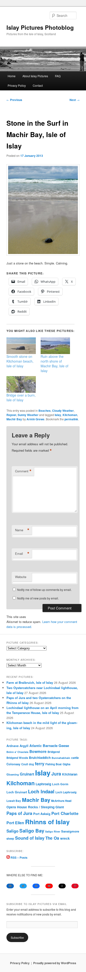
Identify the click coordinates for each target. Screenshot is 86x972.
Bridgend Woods (17, 758)
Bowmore (38, 751)
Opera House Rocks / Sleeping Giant (35, 807)
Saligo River (52, 831)
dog (31, 764)
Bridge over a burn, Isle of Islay (21, 397)
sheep (10, 838)
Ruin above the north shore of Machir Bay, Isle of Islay (54, 363)
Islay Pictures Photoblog (40, 27)
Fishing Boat (53, 764)
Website (20, 577)
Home (12, 76)
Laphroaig (43, 783)
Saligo (12, 831)
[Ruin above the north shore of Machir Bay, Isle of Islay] (55, 345)
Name (22, 530)
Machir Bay (14, 419)
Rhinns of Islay (47, 821)
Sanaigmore (70, 831)
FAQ (57, 76)
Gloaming (12, 774)
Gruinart (27, 774)
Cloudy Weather (63, 410)
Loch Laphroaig (65, 792)
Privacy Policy (17, 85)
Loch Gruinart (16, 792)
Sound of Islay (29, 838)
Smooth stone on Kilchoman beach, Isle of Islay (19, 361)
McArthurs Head (61, 801)
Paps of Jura (19, 813)
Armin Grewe (35, 419)
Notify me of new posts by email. (38, 598)
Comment (23, 471)
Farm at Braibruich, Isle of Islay (29, 682)
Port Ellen (15, 822)
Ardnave (12, 746)
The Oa (52, 838)
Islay (58, 415)
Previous (14, 100)
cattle (75, 758)
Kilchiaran (69, 774)
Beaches (44, 410)
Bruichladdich (40, 757)
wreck (65, 838)
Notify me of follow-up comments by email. (44, 590)
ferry (39, 763)
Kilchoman (70, 415)
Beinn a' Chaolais (17, 752)
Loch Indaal (41, 791)
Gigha (66, 764)
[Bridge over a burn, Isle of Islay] (21, 384)
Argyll (24, 745)
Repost (11, 415)
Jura (56, 774)
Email (22, 553)
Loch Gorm (60, 784)
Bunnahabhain (61, 758)
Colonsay (13, 764)
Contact (38, 85)
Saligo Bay (31, 830)
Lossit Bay (13, 801)
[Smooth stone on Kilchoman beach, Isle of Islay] (21, 345)
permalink (71, 419)
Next (75, 100)
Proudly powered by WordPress (54, 963)
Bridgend (54, 752)
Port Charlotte (64, 813)
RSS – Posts (18, 857)
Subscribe (17, 937)
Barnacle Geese (56, 745)
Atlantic (35, 745)
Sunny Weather (28, 415)
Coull (24, 764)
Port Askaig (41, 813)
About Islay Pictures (35, 76)
